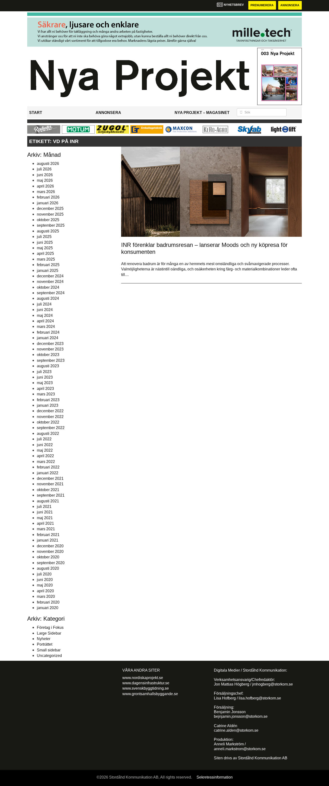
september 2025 (51, 225)
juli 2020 (44, 574)
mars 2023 (46, 394)
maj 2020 (45, 585)
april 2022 (45, 456)
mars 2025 (46, 259)
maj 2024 (45, 315)
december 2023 (50, 344)
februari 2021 (48, 535)
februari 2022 (48, 467)
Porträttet (44, 644)
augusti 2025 (48, 231)
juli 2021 (44, 507)
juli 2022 (44, 439)
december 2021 (50, 478)
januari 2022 (47, 473)
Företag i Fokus (50, 627)
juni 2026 (45, 175)
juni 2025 (45, 242)
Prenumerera (262, 5)
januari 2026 (47, 203)
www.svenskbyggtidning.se (145, 688)
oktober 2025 (48, 220)
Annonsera (289, 5)
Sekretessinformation (215, 777)
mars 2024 (46, 326)
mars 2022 (46, 462)
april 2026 (45, 186)
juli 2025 (44, 237)
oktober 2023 (48, 355)
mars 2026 (46, 192)
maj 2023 (45, 383)
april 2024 (45, 321)
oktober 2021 (48, 490)
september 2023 (51, 360)
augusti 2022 (48, 433)
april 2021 (45, 523)
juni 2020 (45, 580)
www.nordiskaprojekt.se (142, 678)
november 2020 (50, 551)
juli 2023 (44, 372)
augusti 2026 (48, 164)
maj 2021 (45, 518)
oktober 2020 (48, 557)
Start (35, 113)
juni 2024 (45, 310)
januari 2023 (47, 405)
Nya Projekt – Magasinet (202, 113)
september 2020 (51, 563)
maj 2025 (45, 248)
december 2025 (50, 208)
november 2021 (50, 484)
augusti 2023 (48, 366)
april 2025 (45, 253)
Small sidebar (48, 650)
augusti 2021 (48, 501)
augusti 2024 (48, 298)
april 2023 (45, 389)
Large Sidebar (49, 633)
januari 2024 (47, 338)
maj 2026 (45, 180)
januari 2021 (47, 540)
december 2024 (50, 276)
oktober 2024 (48, 287)
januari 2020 (47, 608)
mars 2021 (46, 529)
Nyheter (43, 639)
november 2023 (50, 349)
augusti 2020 (48, 568)
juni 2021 (45, 512)
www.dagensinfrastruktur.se (145, 683)
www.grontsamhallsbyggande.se (150, 694)
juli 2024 (44, 304)
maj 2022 (45, 450)
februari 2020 (48, 602)
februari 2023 (48, 400)
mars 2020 (46, 596)
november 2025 (50, 214)
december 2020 (50, 546)
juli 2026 (44, 169)
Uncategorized (49, 656)
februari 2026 (48, 197)
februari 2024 (48, 332)
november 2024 (50, 282)
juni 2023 (45, 377)
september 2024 (51, 293)
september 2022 (51, 428)
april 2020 (45, 591)
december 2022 (50, 411)
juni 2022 (45, 445)
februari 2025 (48, 265)
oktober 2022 (48, 422)
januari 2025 (47, 270)
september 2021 (51, 495)
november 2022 (50, 417)
